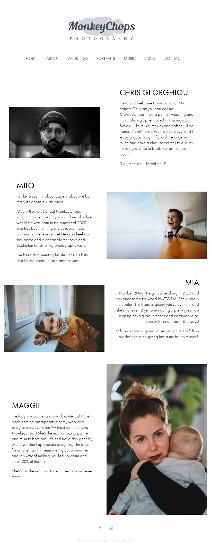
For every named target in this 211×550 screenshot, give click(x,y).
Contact (173, 58)
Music (130, 58)
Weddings (77, 58)
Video (150, 58)
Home (32, 58)
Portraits (105, 58)
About (52, 58)
